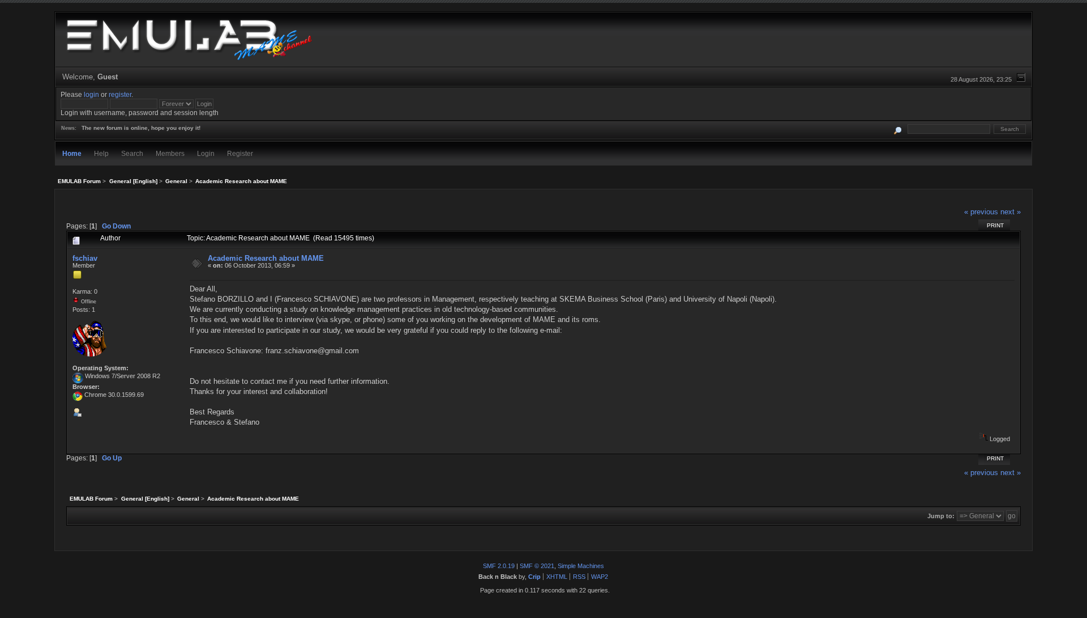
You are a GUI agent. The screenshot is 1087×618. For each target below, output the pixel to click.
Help (101, 153)
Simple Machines (581, 565)
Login (206, 153)
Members (170, 153)
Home (72, 153)
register (120, 94)
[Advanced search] (898, 129)
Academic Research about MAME (266, 258)
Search (132, 153)
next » (1010, 212)
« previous (981, 212)
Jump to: (941, 516)
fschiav (84, 258)
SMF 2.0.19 (499, 565)
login (91, 94)
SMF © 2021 (537, 565)
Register (240, 153)
